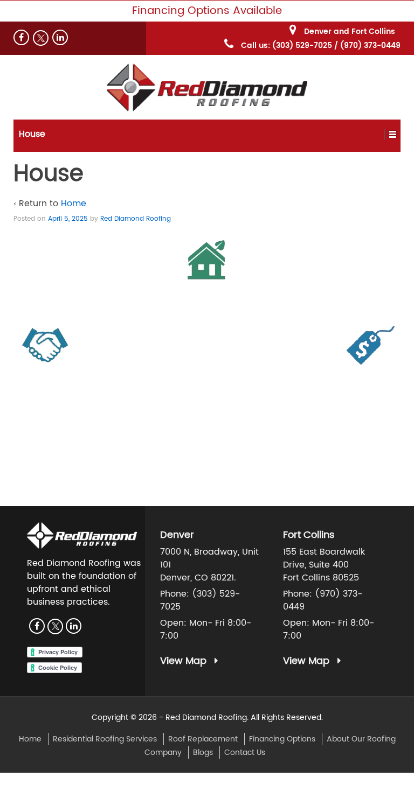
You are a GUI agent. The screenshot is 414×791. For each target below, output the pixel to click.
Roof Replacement (203, 739)
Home (73, 204)
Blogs (203, 752)
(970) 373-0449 (370, 45)
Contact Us (244, 752)
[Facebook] (21, 37)
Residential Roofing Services (105, 739)
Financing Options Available (207, 11)
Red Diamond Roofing (135, 219)
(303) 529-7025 (302, 45)
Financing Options (282, 739)
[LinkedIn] (60, 37)
